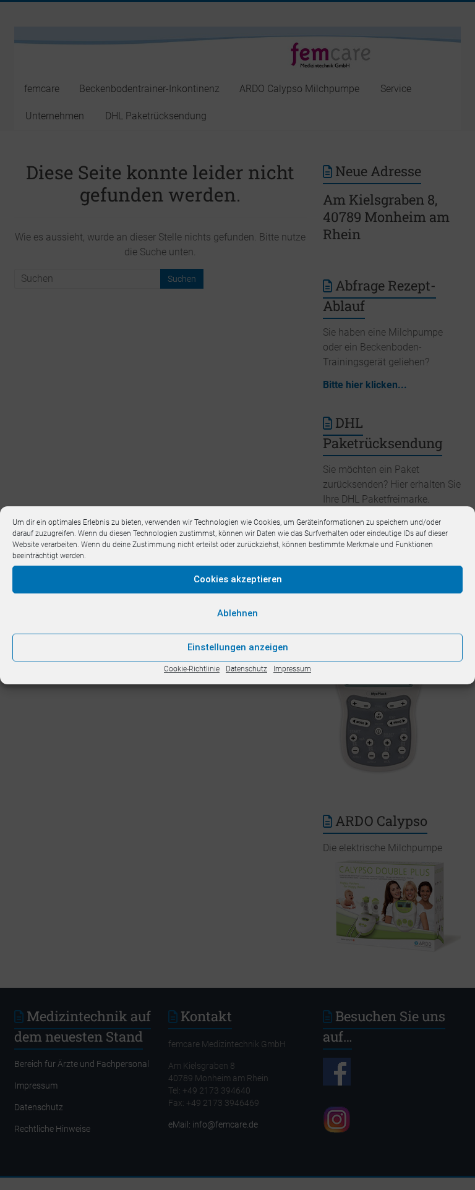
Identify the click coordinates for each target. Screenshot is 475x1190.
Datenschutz (246, 669)
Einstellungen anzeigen (237, 647)
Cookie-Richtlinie (192, 669)
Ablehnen (237, 613)
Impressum (292, 669)
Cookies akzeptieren (238, 579)
